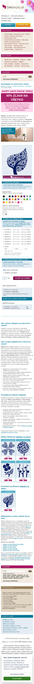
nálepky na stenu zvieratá (10, 545)
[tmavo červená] (15, 196)
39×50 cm (7, 234)
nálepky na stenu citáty (9, 547)
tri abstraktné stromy (23, 461)
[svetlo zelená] (27, 199)
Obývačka (28, 86)
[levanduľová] (18, 199)
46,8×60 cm (8, 236)
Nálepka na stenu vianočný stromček (20, 558)
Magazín (5, 647)
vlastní (6, 246)
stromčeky (20, 575)
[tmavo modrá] (13, 196)
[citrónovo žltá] (7, 202)
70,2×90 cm (8, 243)
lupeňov (23, 576)
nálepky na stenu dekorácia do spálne (13, 544)
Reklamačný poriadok (18, 649)
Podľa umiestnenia (18, 86)
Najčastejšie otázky (19, 18)
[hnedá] (21, 196)
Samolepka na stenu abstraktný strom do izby (13, 554)
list (24, 575)
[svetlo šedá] (21, 199)
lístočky (18, 576)
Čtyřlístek (8, 461)
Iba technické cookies (17, 674)
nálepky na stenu (23, 437)
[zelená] (4, 199)
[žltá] (13, 199)
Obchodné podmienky (14, 647)
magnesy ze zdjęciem (26, 653)
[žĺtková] (18, 196)
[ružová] (21, 202)
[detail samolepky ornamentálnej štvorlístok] (6, 458)
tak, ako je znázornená (11, 270)
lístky (8, 576)
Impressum (28, 649)
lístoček (13, 576)
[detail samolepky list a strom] (6, 509)
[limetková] (24, 199)
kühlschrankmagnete (7, 653)
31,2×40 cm (8, 232)
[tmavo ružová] (18, 202)
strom (4, 575)
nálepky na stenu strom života (11, 550)
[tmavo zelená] (10, 196)
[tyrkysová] (30, 196)
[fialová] (24, 196)
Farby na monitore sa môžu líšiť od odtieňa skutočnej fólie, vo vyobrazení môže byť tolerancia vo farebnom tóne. (17, 186)
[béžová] (15, 202)
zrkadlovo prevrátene (11, 273)
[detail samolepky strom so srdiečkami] (21, 458)
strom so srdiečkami (23, 440)
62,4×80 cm (8, 241)
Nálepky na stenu (6, 86)
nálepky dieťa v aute (27, 651)
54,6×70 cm (8, 239)
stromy (9, 575)
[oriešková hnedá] (15, 199)
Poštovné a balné (6, 18)
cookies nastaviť (20, 667)
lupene (27, 576)
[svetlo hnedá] (10, 202)
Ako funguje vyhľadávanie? (10, 79)
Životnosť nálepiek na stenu (22, 645)
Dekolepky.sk (5, 16)
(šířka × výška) (16, 229)
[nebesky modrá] (7, 199)
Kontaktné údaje (6, 20)
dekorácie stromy (18, 578)
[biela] (7, 196)
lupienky (10, 578)
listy (27, 575)
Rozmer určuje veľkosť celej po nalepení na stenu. (17, 224)
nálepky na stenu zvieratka (10, 548)
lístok (4, 576)
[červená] (10, 199)
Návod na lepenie (8, 645)
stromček (14, 575)
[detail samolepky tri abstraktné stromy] (21, 480)
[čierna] (4, 196)
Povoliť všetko (17, 678)
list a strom (8, 491)
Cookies (9, 649)
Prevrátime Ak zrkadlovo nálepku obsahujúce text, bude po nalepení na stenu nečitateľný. (16, 264)
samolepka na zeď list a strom (9, 432)
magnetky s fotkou (16, 651)
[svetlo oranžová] (4, 202)
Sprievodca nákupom (17, 16)
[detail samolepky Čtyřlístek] (6, 480)
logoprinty (16, 653)
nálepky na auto (5, 651)
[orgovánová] (13, 202)
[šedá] (27, 196)
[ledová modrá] (30, 199)
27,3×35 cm (8, 229)
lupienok (5, 578)
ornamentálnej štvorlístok (8, 440)
